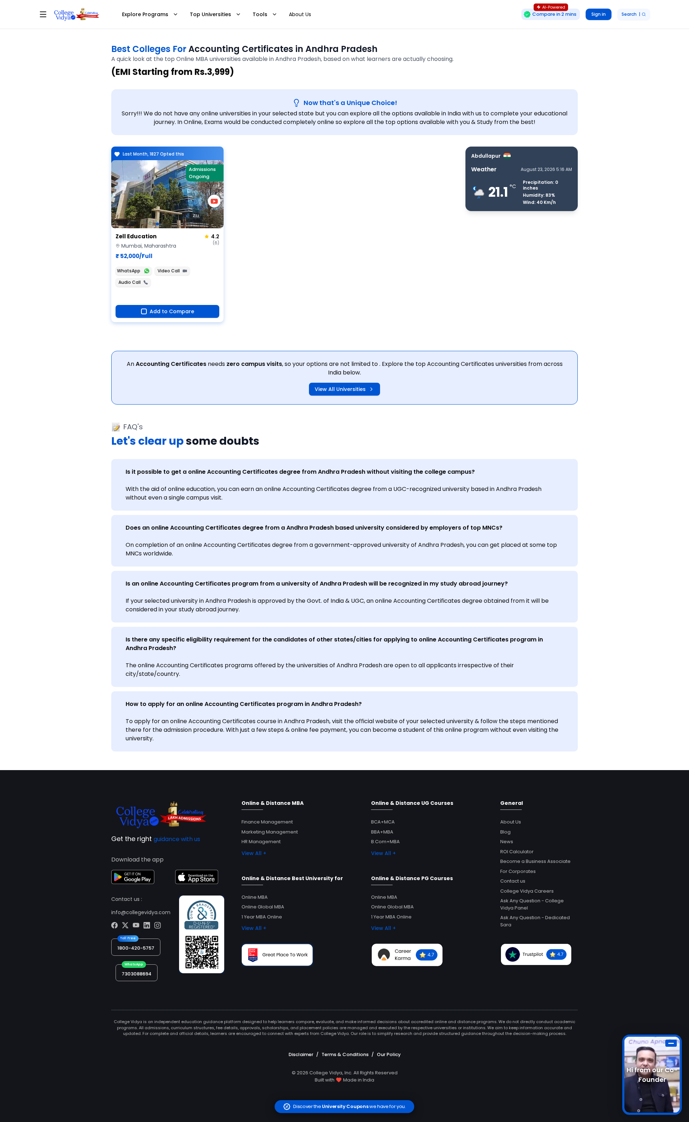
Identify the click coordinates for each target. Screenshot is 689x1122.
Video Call (169, 271)
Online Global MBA (263, 906)
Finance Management (267, 821)
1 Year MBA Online (262, 916)
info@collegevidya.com (140, 912)
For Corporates (518, 871)
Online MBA (255, 897)
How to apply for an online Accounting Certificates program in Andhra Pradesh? (244, 704)
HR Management (261, 841)
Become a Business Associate (535, 861)
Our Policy (389, 1054)
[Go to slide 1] (157, 224)
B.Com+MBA (385, 841)
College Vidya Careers (527, 891)
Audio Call (129, 282)
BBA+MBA (382, 832)
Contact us (512, 881)
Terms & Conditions (345, 1054)
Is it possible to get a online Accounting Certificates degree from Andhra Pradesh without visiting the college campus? (300, 472)
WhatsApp (128, 271)
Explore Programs (145, 14)
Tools (260, 14)
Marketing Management (270, 832)
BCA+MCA (383, 821)
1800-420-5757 (135, 948)
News (506, 841)
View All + (254, 853)
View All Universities (340, 389)
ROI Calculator (517, 851)
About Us (300, 14)
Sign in (598, 14)
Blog (505, 832)
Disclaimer (301, 1054)
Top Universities (210, 14)
